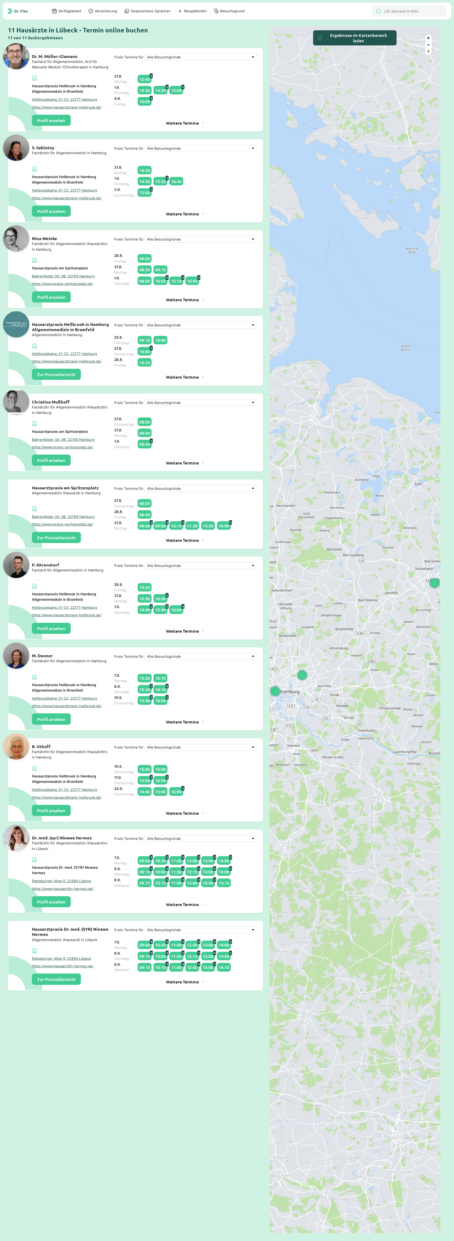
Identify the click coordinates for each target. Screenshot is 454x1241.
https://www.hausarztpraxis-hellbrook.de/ (66, 107)
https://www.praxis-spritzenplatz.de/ (62, 283)
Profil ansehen (51, 120)
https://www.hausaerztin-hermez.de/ (62, 888)
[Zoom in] (428, 38)
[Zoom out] (428, 44)
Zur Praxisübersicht (56, 374)
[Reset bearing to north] (428, 51)
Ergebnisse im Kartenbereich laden (358, 37)
